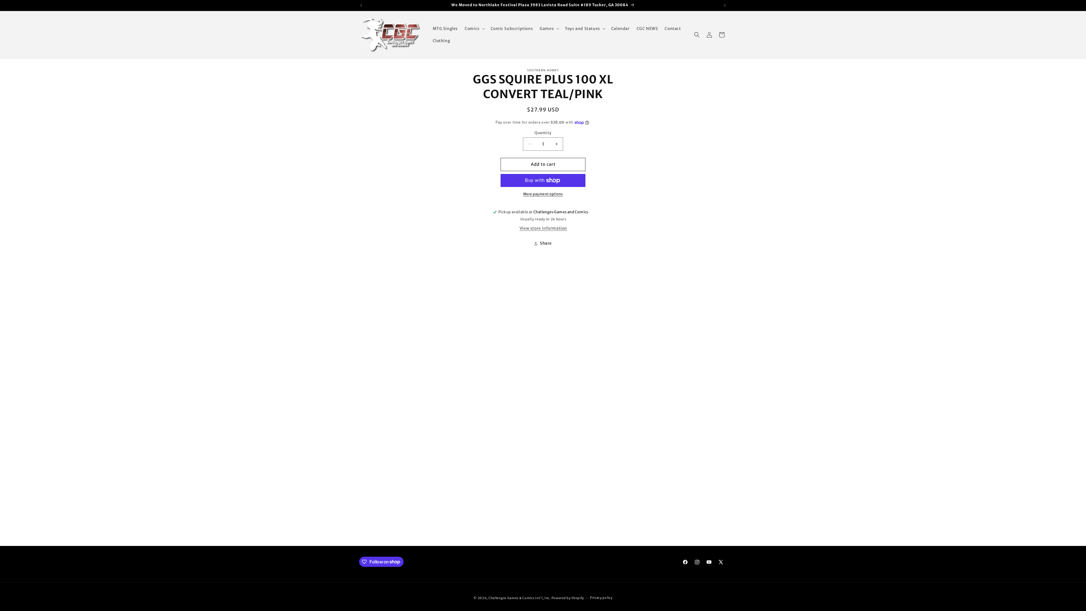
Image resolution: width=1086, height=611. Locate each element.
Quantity (543, 132)
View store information (543, 228)
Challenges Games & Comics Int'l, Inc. (519, 598)
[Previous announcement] (361, 5)
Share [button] (546, 243)
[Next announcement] (725, 5)
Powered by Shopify (567, 598)
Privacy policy (601, 598)
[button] (474, 29)
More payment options (543, 194)
